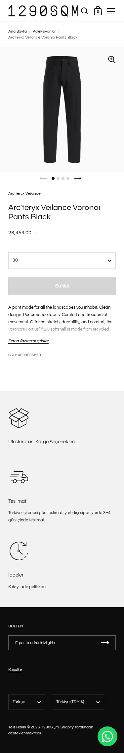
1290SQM (50, 727)
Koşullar (15, 670)
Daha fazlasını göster (28, 341)
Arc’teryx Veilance (24, 193)
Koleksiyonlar (44, 31)
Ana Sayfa (17, 31)
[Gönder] (105, 642)
